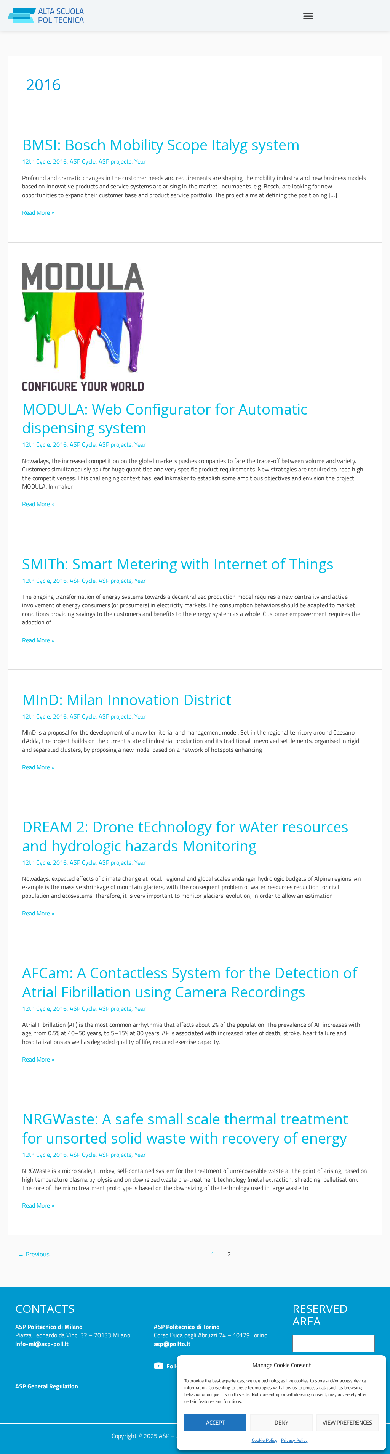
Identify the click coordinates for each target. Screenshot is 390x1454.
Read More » (38, 212)
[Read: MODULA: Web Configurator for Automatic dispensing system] (83, 326)
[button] (308, 16)
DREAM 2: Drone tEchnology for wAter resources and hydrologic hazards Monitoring (185, 836)
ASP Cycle (83, 161)
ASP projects (115, 161)
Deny (281, 1422)
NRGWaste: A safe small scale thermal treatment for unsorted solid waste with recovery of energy (185, 1128)
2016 (60, 161)
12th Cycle (36, 161)
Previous (34, 1254)
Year (140, 161)
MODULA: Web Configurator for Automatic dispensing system (164, 418)
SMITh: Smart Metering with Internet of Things (178, 564)
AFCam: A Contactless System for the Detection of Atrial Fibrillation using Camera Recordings (189, 982)
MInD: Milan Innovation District (126, 699)
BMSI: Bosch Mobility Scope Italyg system (161, 144)
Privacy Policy (294, 1440)
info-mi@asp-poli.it (42, 1343)
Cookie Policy (264, 1440)
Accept (215, 1422)
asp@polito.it (172, 1343)
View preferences (347, 1422)
